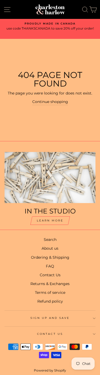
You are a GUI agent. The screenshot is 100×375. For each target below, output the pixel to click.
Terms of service (50, 292)
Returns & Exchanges (50, 284)
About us (50, 248)
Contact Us (50, 275)
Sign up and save (50, 318)
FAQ (50, 266)
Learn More (50, 220)
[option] (50, 26)
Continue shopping (50, 102)
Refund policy (50, 301)
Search (50, 239)
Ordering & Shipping (50, 257)
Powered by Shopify (50, 370)
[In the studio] (50, 177)
